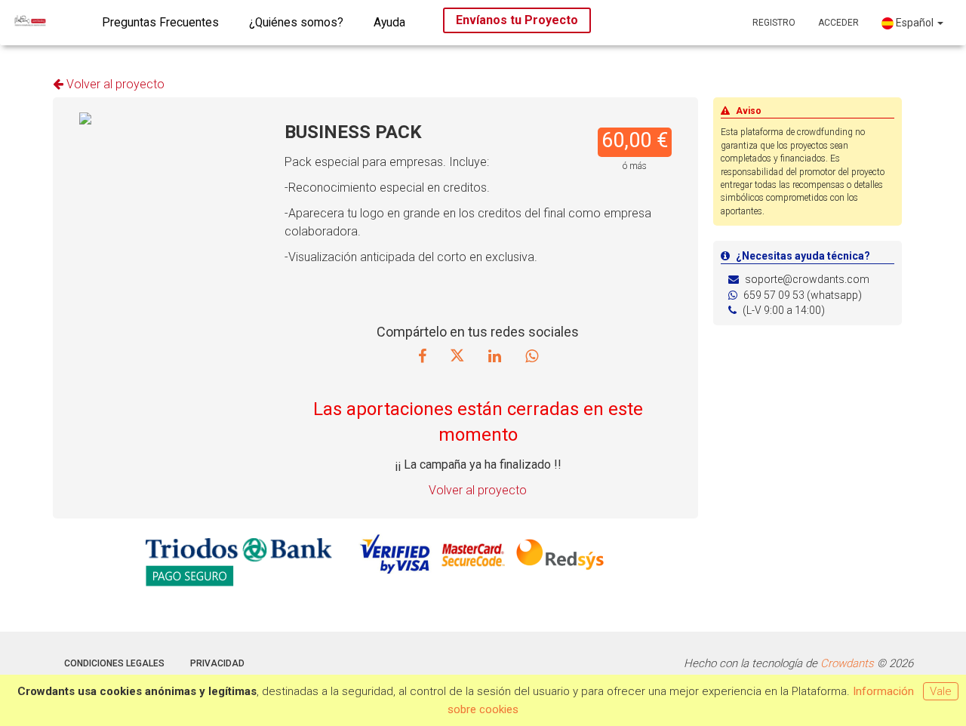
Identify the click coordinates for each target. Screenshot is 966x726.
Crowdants (847, 663)
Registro (773, 22)
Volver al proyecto (114, 84)
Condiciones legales (114, 663)
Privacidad (217, 663)
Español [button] (915, 23)
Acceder (838, 22)
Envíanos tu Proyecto (517, 20)
